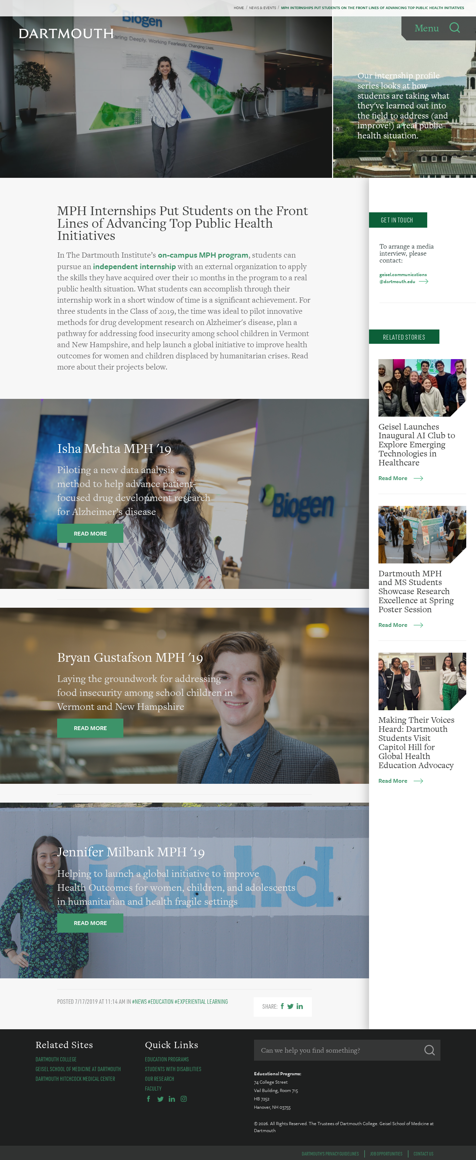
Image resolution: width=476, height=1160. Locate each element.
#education (161, 1001)
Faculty (153, 1088)
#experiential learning (201, 1001)
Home (239, 7)
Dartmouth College (56, 1059)
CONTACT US (423, 1153)
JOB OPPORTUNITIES (386, 1153)
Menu (427, 28)
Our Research (159, 1078)
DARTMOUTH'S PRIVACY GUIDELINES (330, 1153)
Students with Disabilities (173, 1068)
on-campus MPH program (203, 254)
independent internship (134, 266)
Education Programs (167, 1059)
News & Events (262, 7)
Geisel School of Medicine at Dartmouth (78, 1068)
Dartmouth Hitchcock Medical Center (75, 1078)
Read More (392, 477)
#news (139, 1001)
